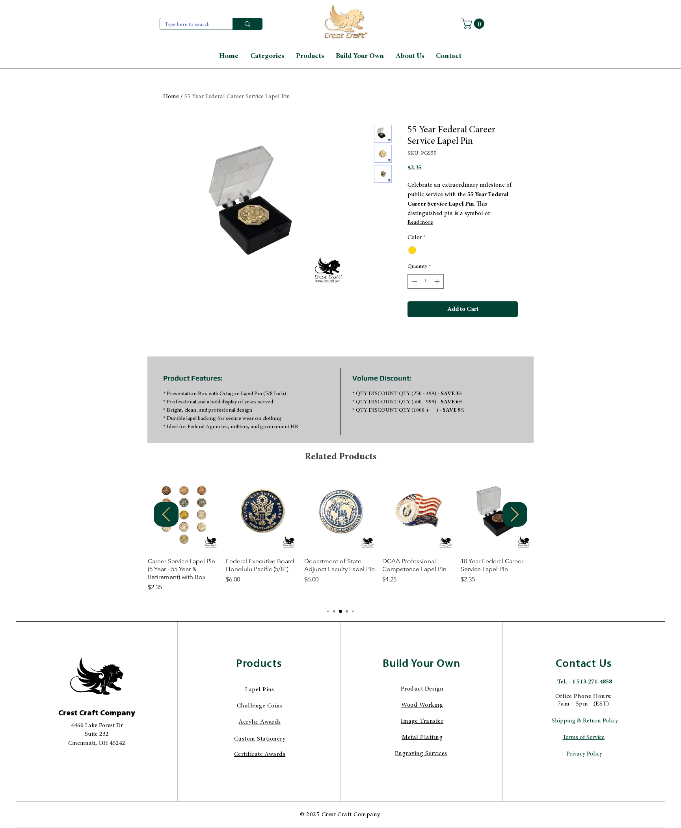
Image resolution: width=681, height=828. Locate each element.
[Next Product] (514, 514)
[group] (340, 539)
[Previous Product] (166, 514)
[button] (474, 24)
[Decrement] (414, 281)
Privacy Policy (584, 754)
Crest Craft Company (96, 713)
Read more (420, 222)
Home (171, 96)
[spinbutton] (426, 281)
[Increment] (438, 281)
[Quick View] (184, 515)
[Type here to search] (247, 24)
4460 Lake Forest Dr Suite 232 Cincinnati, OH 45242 (96, 734)
